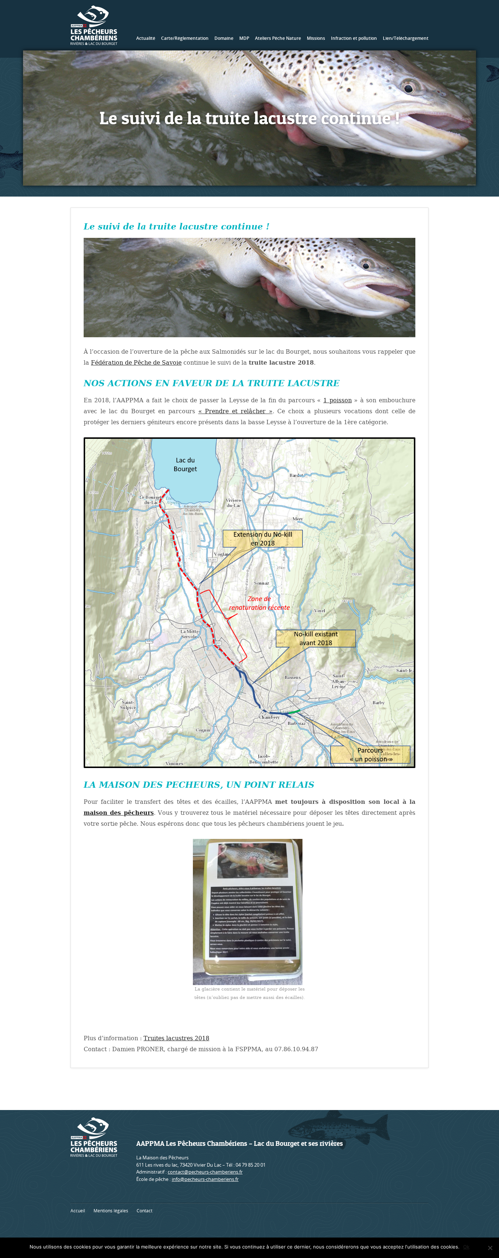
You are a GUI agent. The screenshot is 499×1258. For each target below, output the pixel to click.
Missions (316, 38)
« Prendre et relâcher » (235, 411)
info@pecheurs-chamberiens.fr (205, 1179)
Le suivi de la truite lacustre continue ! (177, 226)
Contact (144, 1211)
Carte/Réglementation (185, 38)
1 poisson (337, 400)
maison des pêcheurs (119, 812)
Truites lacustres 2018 (176, 1038)
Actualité (145, 38)
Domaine (223, 38)
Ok (466, 1247)
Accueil (78, 1211)
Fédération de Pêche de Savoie (136, 362)
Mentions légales (111, 1211)
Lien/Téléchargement (405, 38)
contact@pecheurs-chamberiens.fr (205, 1171)
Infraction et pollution (354, 38)
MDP (244, 38)
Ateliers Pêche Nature (278, 38)
